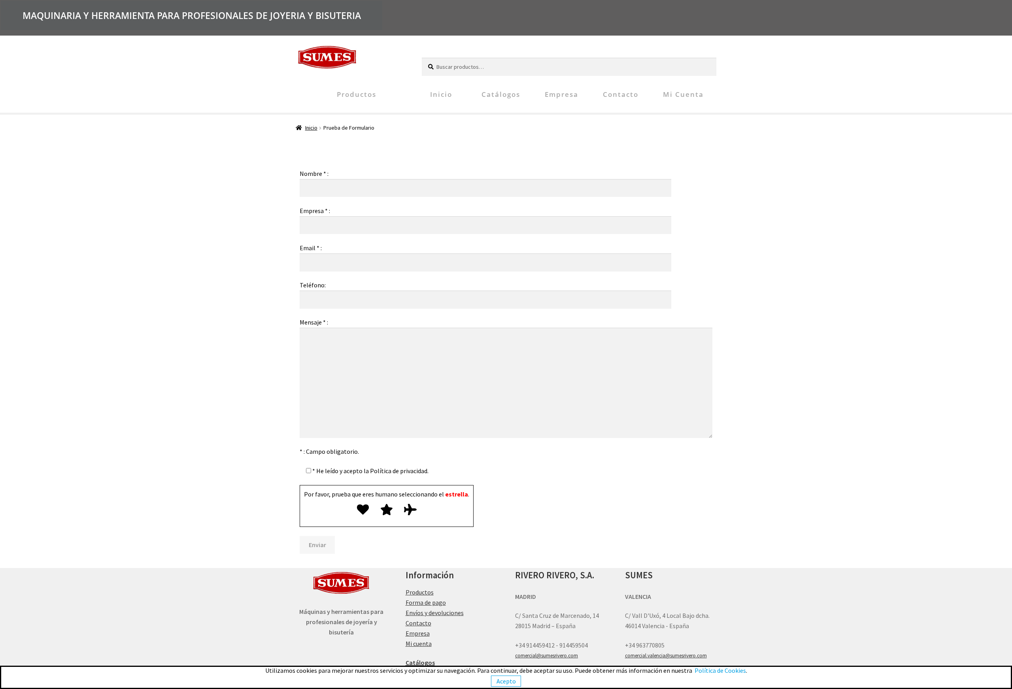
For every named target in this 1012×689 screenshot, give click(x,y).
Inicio (441, 94)
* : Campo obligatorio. (329, 451)
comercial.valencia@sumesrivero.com (666, 655)
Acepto (506, 681)
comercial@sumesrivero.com (546, 655)
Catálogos (500, 94)
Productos (356, 94)
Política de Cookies (720, 670)
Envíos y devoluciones (435, 613)
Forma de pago (426, 602)
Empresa (561, 94)
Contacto (620, 94)
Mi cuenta (683, 94)
